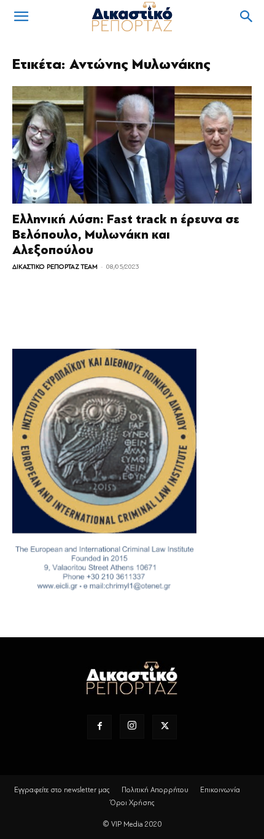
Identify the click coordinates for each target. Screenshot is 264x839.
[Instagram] (132, 726)
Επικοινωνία (220, 789)
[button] (21, 16)
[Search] (247, 16)
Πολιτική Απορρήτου (155, 789)
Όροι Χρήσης (132, 802)
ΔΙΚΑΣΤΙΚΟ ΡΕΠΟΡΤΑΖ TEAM (55, 267)
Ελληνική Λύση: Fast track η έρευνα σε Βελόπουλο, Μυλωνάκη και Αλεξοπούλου (125, 235)
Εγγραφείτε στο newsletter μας (62, 789)
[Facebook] (99, 727)
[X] (164, 727)
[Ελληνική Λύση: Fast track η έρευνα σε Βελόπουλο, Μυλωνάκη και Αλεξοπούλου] (132, 145)
